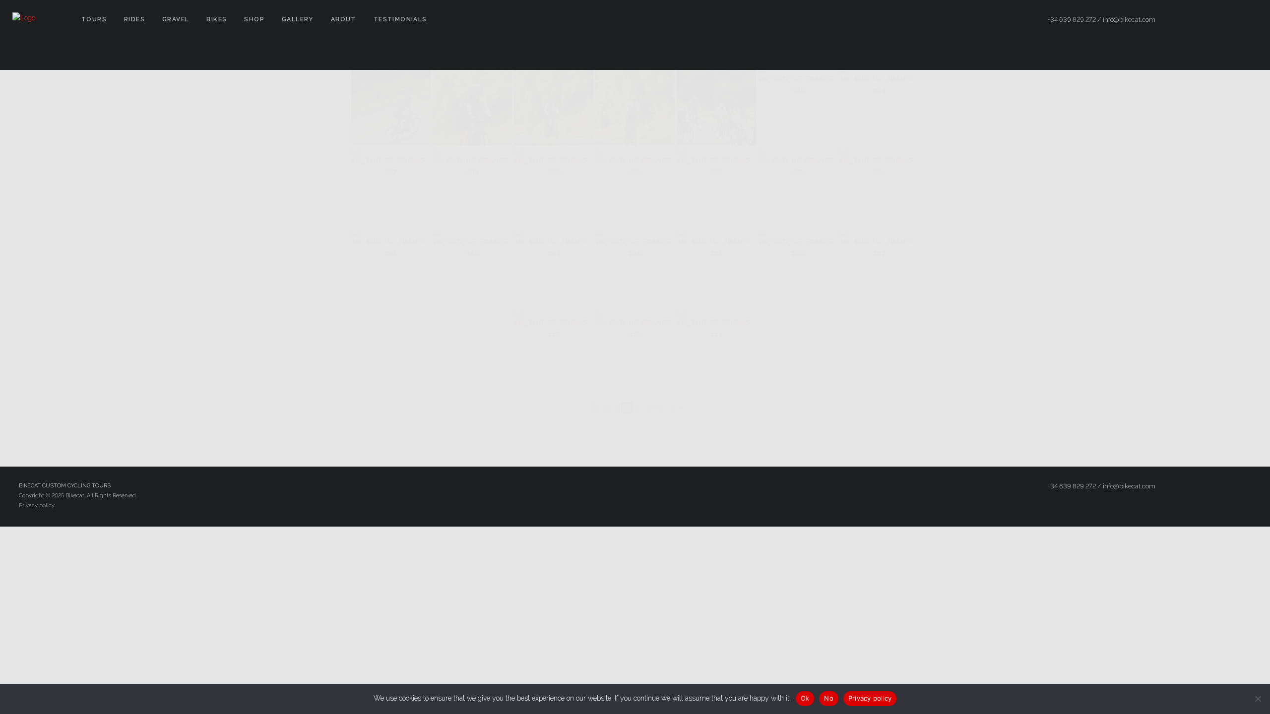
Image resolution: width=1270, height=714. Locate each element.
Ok (805, 698)
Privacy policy (37, 505)
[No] (1258, 699)
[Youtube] (1249, 20)
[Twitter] (1213, 20)
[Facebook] (1195, 20)
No (828, 698)
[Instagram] (1231, 20)
